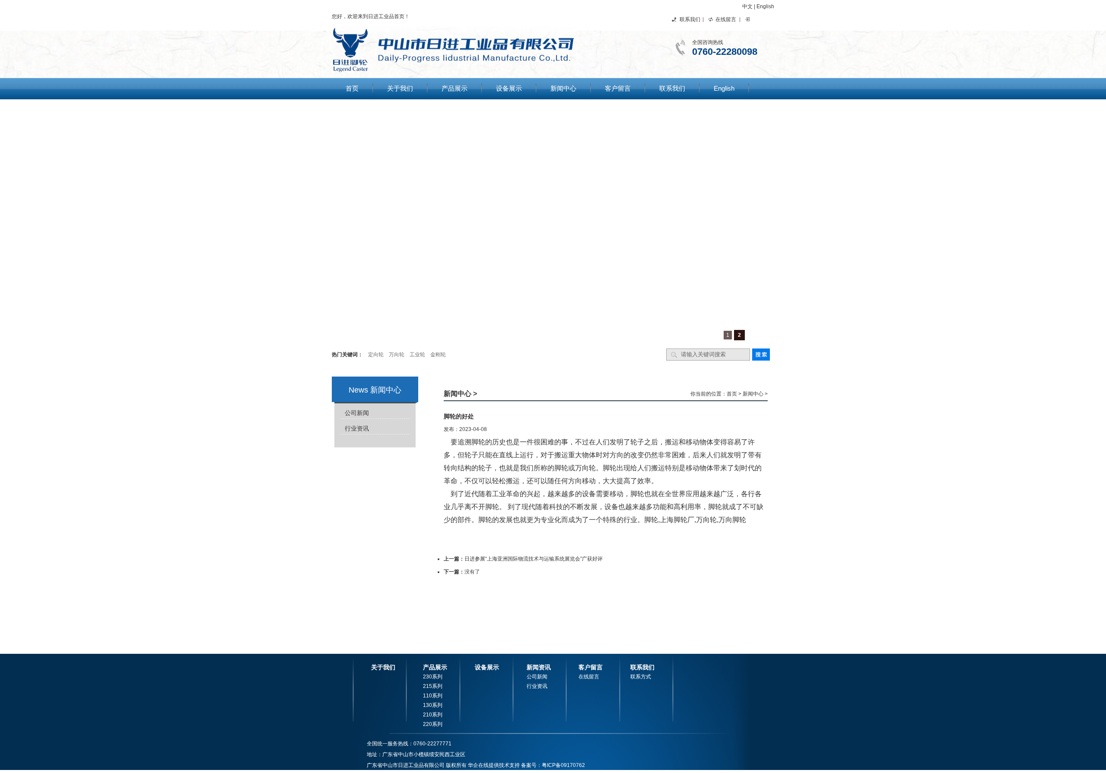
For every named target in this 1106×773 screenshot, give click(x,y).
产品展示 (454, 88)
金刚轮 (438, 355)
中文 (747, 6)
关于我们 (400, 88)
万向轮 (396, 355)
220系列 (432, 724)
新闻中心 (563, 88)
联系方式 (640, 677)
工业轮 (417, 355)
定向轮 (376, 355)
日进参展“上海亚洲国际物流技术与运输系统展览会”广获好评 (533, 559)
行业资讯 (357, 428)
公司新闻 (357, 412)
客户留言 (618, 88)
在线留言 (725, 19)
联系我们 (690, 19)
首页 (352, 88)
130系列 (432, 705)
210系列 (432, 715)
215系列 (432, 686)
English (765, 6)
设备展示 (509, 88)
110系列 (432, 696)
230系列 (432, 677)
